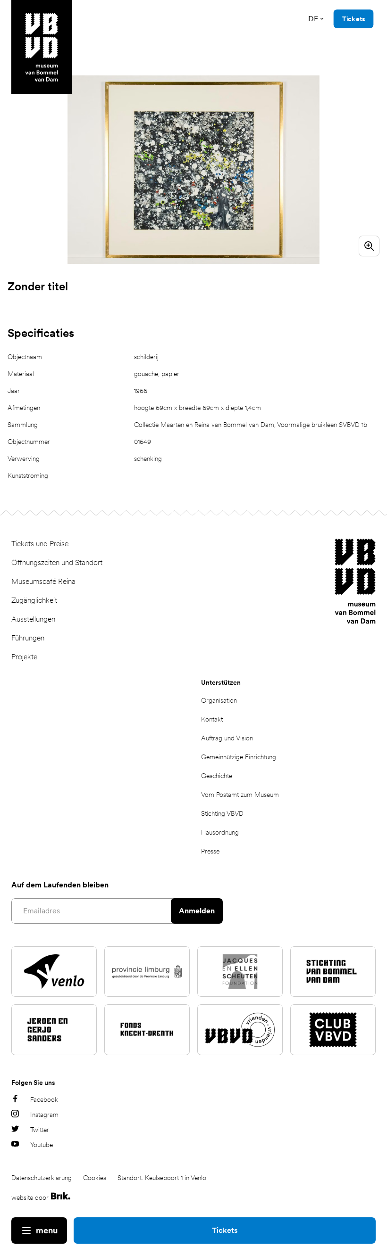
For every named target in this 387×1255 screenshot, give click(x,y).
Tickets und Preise (39, 543)
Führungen (27, 637)
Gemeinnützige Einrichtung (238, 757)
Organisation (219, 700)
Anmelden (197, 910)
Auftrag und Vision (227, 738)
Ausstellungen (33, 619)
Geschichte (216, 775)
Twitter (39, 1129)
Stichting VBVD (222, 813)
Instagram (44, 1114)
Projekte (24, 656)
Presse (210, 851)
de (313, 18)
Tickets (224, 1230)
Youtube (41, 1144)
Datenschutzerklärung (41, 1177)
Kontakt (212, 719)
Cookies (94, 1177)
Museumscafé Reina (43, 581)
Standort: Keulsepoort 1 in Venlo (162, 1177)
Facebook (44, 1099)
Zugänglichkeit (34, 600)
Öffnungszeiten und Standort (56, 562)
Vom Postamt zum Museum (240, 794)
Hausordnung (220, 832)
